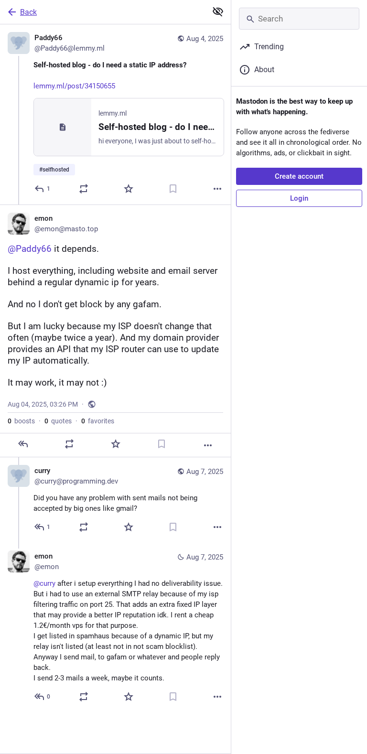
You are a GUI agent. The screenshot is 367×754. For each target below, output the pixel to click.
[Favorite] (128, 188)
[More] (217, 188)
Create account (299, 176)
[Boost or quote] (83, 188)
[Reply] (23, 444)
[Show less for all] (218, 11)
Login (299, 198)
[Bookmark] (173, 188)
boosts (21, 421)
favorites (97, 421)
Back (28, 12)
